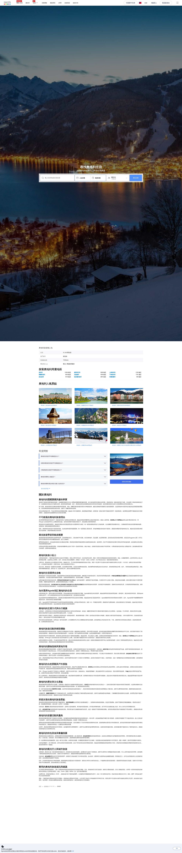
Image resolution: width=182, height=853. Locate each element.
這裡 (72, 851)
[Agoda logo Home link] (7, 3)
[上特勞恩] (56, 436)
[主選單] (177, 2)
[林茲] (127, 416)
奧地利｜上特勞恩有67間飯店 (49, 445)
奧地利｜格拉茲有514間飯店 (48, 425)
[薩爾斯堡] (92, 396)
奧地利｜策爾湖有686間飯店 (84, 445)
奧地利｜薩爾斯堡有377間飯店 (84, 405)
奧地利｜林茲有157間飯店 (119, 425)
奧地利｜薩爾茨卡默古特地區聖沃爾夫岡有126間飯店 (126, 445)
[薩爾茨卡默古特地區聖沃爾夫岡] (127, 436)
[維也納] (56, 396)
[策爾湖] (92, 436)
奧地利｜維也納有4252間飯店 (49, 405)
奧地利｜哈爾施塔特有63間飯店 (85, 425)
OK (177, 848)
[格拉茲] (56, 416)
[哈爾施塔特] (92, 416)
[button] (140, 2)
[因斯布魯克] (127, 396)
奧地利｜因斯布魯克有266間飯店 (121, 405)
